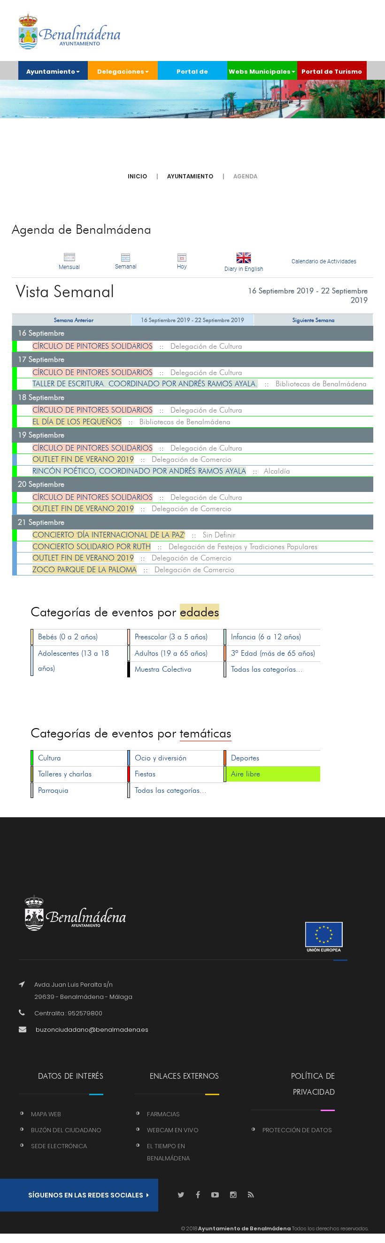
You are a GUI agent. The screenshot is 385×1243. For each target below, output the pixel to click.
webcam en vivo (173, 1130)
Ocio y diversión (160, 757)
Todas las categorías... (267, 669)
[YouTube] (215, 1195)
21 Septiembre (41, 522)
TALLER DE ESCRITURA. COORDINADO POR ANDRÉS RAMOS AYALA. (145, 383)
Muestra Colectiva (163, 669)
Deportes (245, 757)
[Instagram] (233, 1195)
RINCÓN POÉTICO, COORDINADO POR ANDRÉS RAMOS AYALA (139, 471)
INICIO (137, 176)
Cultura (49, 757)
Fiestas (145, 773)
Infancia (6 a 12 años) (266, 636)
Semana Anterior (73, 319)
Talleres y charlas (65, 773)
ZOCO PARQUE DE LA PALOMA (84, 569)
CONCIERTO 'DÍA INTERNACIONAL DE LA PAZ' (108, 534)
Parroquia (53, 790)
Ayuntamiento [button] (50, 71)
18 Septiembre (41, 397)
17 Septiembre (41, 359)
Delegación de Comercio (191, 459)
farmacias (163, 1114)
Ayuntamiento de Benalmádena (244, 1228)
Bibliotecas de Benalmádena (321, 383)
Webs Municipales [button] (260, 71)
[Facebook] (198, 1195)
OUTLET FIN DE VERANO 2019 (83, 459)
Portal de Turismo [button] (331, 71)
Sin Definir (219, 534)
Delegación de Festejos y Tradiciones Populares (243, 546)
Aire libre (245, 773)
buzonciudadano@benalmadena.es (92, 1029)
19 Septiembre (41, 434)
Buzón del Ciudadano (66, 1130)
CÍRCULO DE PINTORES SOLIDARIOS (92, 346)
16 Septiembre (41, 333)
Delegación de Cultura (206, 346)
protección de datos (297, 1130)
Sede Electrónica (59, 1146)
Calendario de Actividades (324, 261)
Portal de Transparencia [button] (192, 73)
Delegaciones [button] (120, 71)
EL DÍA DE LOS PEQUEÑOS (77, 421)
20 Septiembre (41, 484)
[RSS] (251, 1195)
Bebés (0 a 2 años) (68, 636)
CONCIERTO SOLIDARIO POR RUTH (91, 546)
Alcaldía (277, 471)
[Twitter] (181, 1195)
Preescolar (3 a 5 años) (171, 636)
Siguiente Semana (314, 319)
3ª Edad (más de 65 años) (273, 653)
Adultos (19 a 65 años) (171, 653)
